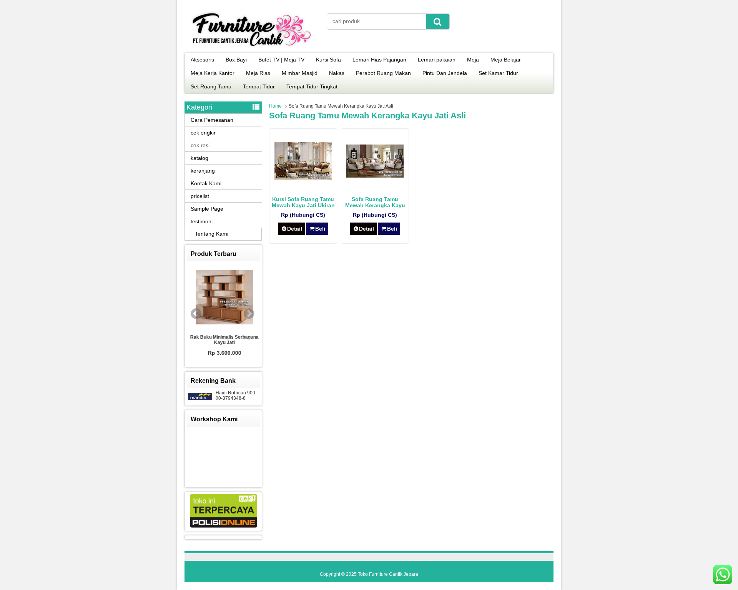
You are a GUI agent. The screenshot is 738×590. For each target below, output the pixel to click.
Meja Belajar (505, 60)
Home (275, 106)
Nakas (336, 73)
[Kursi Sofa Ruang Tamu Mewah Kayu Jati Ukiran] (303, 178)
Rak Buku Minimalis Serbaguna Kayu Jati (223, 339)
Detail (294, 229)
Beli (320, 229)
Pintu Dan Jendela (444, 73)
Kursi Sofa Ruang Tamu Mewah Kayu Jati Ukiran (303, 202)
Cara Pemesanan (212, 120)
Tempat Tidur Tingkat (311, 86)
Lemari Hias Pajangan (379, 60)
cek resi (200, 145)
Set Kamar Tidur (498, 73)
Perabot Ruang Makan (383, 73)
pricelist (200, 196)
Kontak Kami (206, 183)
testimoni (202, 221)
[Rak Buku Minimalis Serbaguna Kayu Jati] (223, 297)
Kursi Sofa (328, 60)
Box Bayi (236, 60)
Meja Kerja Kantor (212, 73)
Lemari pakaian (436, 60)
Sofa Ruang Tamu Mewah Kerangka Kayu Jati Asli (375, 205)
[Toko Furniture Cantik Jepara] (251, 48)
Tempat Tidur (259, 86)
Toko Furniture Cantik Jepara (388, 574)
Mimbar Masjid (299, 73)
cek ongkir (203, 133)
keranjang (203, 171)
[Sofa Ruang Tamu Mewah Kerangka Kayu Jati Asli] (375, 176)
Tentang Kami (211, 234)
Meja (473, 60)
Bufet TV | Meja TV (281, 60)
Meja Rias (258, 73)
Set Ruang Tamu (211, 86)
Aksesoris (202, 60)
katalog (199, 158)
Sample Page (207, 209)
